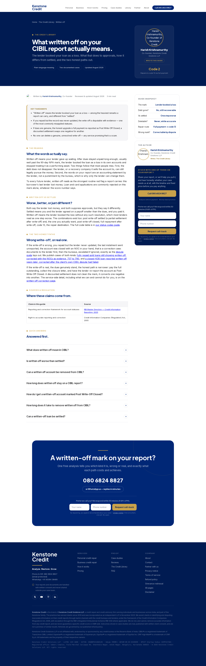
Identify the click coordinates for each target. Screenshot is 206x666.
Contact (148, 562)
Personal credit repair (87, 558)
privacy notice (149, 239)
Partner (137, 8)
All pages (149, 588)
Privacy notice (151, 571)
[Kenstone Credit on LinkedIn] (55, 597)
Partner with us (151, 567)
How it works (92, 8)
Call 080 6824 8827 (163, 8)
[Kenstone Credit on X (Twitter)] (34, 597)
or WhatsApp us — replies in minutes (103, 489)
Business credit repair (87, 562)
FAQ (113, 571)
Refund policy (151, 579)
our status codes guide (108, 225)
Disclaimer (149, 592)
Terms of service (152, 575)
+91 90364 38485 (50, 579)
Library (128, 8)
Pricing (104, 8)
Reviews (115, 562)
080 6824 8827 (103, 480)
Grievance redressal (154, 584)
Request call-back (157, 231)
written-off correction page (40, 280)
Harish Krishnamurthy (51, 96)
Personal (69, 8)
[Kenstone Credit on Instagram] (48, 597)
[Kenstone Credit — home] (39, 7)
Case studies (116, 8)
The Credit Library (46, 22)
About (146, 8)
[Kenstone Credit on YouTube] (41, 597)
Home (34, 22)
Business (80, 8)
